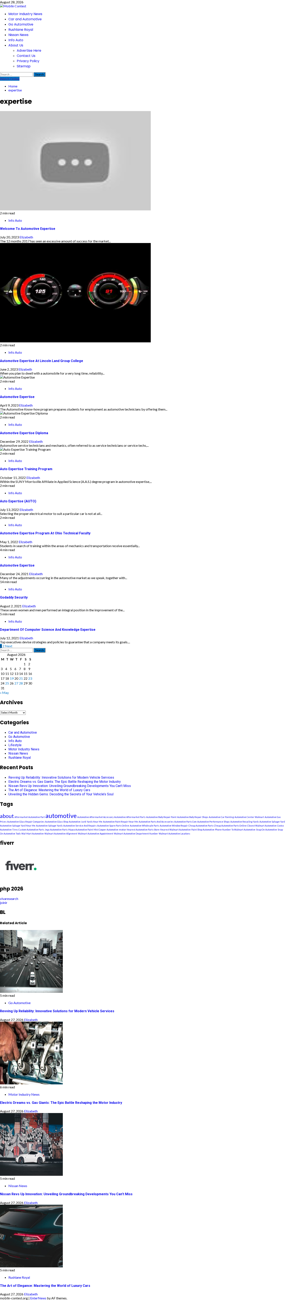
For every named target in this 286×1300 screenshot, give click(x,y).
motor (122, 829)
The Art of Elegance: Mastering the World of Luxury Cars (49, 790)
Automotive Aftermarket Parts (130, 817)
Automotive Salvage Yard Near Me (17, 825)
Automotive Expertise (17, 397)
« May (4, 693)
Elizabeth (26, 237)
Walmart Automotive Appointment (95, 833)
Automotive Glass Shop (56, 821)
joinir (3, 903)
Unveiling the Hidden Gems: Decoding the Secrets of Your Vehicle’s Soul (60, 794)
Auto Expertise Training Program (26, 469)
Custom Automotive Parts (31, 829)
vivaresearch (9, 899)
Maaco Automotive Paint (80, 829)
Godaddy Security (14, 597)
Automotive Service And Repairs (80, 825)
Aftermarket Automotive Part (29, 817)
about (7, 816)
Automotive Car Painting (221, 817)
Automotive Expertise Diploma (24, 433)
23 (30, 678)
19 (12, 678)
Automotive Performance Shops (213, 821)
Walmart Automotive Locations (174, 833)
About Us (15, 45)
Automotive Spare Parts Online (113, 825)
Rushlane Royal (20, 29)
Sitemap (24, 66)
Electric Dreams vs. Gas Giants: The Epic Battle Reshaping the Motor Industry (64, 782)
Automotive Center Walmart (249, 817)
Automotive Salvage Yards (49, 825)
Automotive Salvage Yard (272, 821)
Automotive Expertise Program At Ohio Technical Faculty (45, 533)
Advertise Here (29, 50)
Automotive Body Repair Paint (161, 817)
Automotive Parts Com (185, 821)
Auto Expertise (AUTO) (18, 501)
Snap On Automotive (266, 829)
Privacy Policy (28, 61)
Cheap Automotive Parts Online (230, 825)
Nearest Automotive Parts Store (143, 829)
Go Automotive (20, 24)
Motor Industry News (25, 14)
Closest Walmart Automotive (262, 825)
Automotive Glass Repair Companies (25, 821)
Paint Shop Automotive (202, 829)
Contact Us (26, 55)
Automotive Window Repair (174, 825)
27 (16, 683)
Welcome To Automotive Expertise (27, 229)
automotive (61, 815)
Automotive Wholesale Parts (144, 825)
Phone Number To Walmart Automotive (235, 829)
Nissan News (18, 34)
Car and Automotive (25, 19)
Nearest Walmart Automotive (175, 829)
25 (7, 683)
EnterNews (38, 1298)
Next (8, 646)
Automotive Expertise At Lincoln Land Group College (41, 361)
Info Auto (15, 40)
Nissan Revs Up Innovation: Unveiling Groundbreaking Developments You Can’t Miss (69, 786)
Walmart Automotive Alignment (60, 833)
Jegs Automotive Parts (56, 829)
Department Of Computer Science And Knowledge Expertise (47, 630)
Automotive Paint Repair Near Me (120, 821)
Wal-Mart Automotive (32, 833)
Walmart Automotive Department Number (136, 833)
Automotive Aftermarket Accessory (95, 817)
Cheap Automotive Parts (200, 825)
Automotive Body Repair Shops (192, 817)
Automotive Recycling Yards (244, 821)
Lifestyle (15, 745)
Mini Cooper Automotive (106, 829)
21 (21, 678)
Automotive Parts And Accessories (156, 821)
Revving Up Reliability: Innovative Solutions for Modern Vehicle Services (61, 777)
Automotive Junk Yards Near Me (85, 821)
